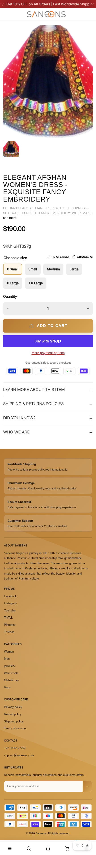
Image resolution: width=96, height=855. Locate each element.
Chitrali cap (11, 680)
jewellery (9, 666)
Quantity (10, 296)
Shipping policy (14, 721)
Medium (53, 269)
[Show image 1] (11, 149)
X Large (13, 283)
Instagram (10, 603)
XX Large (36, 283)
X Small (13, 269)
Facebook (10, 596)
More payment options (48, 353)
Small (32, 269)
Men (7, 658)
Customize (85, 257)
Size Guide (61, 257)
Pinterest (10, 624)
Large (74, 269)
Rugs (7, 687)
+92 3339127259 (14, 748)
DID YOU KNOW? (19, 417)
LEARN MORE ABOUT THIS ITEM (34, 389)
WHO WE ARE (16, 432)
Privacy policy (13, 707)
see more (10, 218)
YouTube (9, 610)
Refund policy (13, 714)
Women (9, 651)
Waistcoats (11, 673)
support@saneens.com (19, 755)
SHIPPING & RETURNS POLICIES (33, 403)
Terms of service (15, 728)
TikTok (8, 617)
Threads (9, 632)
